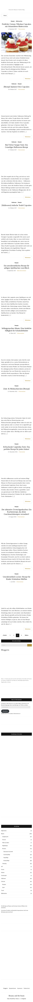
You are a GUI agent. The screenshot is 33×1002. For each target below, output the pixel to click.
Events (2, 869)
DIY (2, 866)
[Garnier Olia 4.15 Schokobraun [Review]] (24, 775)
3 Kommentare (21, 89)
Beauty (2, 833)
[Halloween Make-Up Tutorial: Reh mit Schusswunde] (24, 806)
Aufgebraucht (5, 836)
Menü (5, 15)
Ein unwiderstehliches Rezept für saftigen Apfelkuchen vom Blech (16, 267)
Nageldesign (5, 845)
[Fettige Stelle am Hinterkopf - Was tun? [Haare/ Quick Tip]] (8, 775)
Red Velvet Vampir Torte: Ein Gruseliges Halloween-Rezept (16, 146)
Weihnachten (19, 21)
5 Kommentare (19, 581)
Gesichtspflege (6, 854)
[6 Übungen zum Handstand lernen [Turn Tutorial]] (8, 760)
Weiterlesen (28, 78)
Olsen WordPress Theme (13, 998)
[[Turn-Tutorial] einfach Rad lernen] (24, 791)
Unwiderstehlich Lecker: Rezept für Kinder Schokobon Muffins (16, 578)
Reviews (4, 848)
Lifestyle (3, 881)
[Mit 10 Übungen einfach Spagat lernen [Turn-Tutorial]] (8, 744)
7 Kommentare (21, 29)
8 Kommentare (20, 333)
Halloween (14, 83)
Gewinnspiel (4, 875)
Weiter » (27, 635)
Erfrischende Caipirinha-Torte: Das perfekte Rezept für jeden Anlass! (16, 448)
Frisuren (4, 839)
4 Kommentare (21, 150)
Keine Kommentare (21, 270)
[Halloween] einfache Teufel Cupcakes (16, 205)
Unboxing (4, 863)
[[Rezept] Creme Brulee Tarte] (8, 791)
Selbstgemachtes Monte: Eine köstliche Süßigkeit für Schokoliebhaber (16, 329)
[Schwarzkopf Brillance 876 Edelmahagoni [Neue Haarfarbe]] (8, 806)
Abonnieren (5, 711)
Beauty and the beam (16, 996)
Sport (3, 887)
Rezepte (13, 21)
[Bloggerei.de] (16, 982)
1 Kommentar (22, 452)
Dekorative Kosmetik (8, 851)
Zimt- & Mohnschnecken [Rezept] (16, 389)
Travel (2, 890)
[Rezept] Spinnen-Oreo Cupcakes (16, 87)
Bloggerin (5, 988)
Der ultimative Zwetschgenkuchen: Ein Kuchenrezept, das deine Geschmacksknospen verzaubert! (16, 511)
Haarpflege (5, 857)
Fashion (2, 872)
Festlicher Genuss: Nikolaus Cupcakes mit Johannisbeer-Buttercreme (16, 25)
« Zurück (5, 635)
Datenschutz (27, 988)
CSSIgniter (23, 998)
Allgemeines (4, 830)
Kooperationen (12, 988)
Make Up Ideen (5, 842)
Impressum (19, 988)
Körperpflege (6, 860)
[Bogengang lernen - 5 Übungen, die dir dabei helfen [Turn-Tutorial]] (24, 760)
